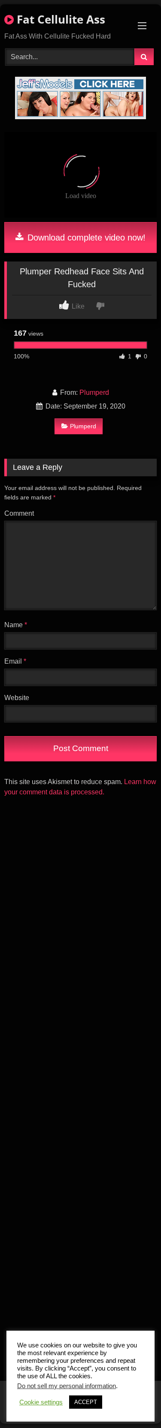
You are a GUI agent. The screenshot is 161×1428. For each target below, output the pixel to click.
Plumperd (94, 392)
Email (15, 661)
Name (15, 624)
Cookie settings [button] (41, 1402)
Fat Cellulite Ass (59, 19)
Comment (19, 513)
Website (16, 697)
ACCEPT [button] (85, 1402)
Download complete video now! (85, 237)
